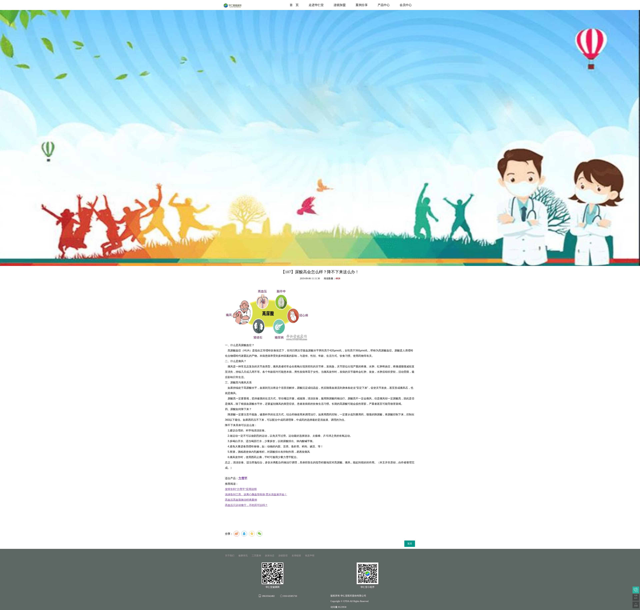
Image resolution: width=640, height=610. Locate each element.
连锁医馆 (283, 555)
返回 (409, 543)
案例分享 (362, 5)
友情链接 (296, 555)
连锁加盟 (340, 5)
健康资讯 (243, 555)
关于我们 (229, 555)
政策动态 (269, 555)
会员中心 (406, 5)
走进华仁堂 (316, 5)
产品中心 (384, 5)
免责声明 (309, 555)
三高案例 (256, 555)
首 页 (294, 5)
